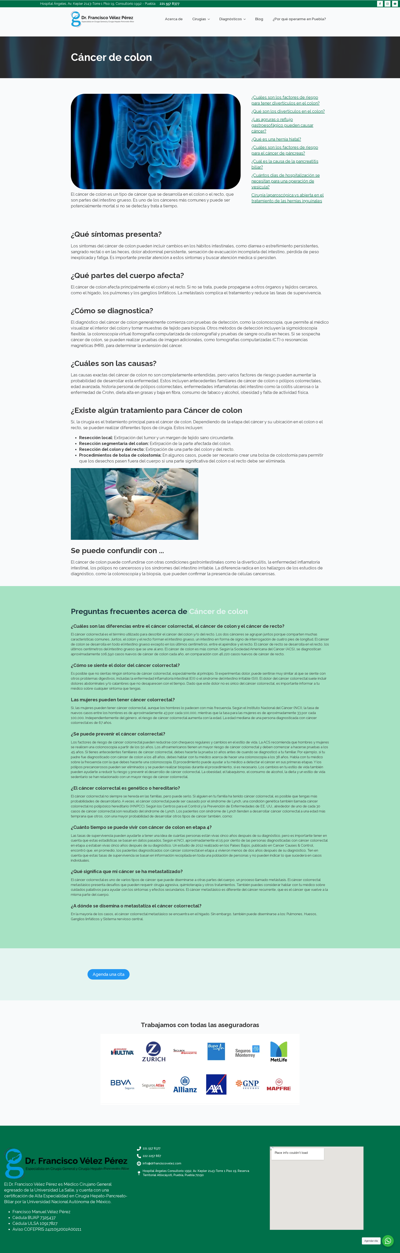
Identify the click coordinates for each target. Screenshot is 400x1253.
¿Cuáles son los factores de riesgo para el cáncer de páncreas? (284, 150)
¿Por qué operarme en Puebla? (299, 19)
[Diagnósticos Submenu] (245, 19)
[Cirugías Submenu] (209, 19)
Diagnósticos (230, 19)
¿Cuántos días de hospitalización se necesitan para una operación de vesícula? (285, 181)
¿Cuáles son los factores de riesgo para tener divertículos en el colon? (285, 100)
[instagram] (387, 4)
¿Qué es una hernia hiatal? (276, 139)
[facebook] (380, 4)
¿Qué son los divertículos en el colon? (288, 111)
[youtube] (395, 4)
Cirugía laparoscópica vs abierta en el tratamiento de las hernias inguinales (287, 198)
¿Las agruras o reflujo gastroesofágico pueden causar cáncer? (282, 125)
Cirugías (199, 19)
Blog (259, 19)
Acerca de (174, 19)
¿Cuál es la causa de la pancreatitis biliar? (284, 164)
